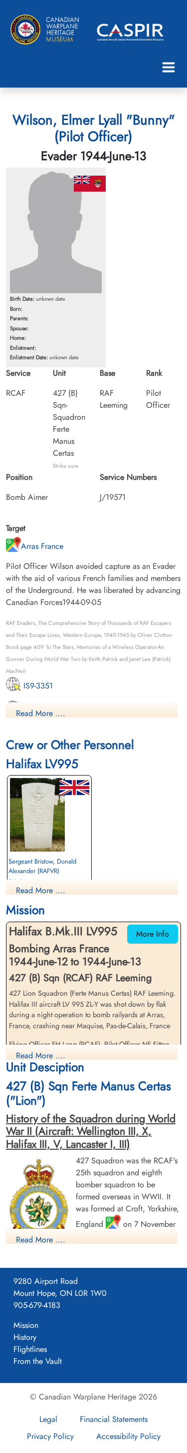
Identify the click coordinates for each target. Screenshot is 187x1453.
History (24, 1337)
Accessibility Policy (128, 1436)
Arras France (42, 546)
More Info (153, 934)
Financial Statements (114, 1419)
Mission (25, 1325)
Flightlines (30, 1349)
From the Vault (37, 1361)
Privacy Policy (50, 1436)
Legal (48, 1419)
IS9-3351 (37, 685)
